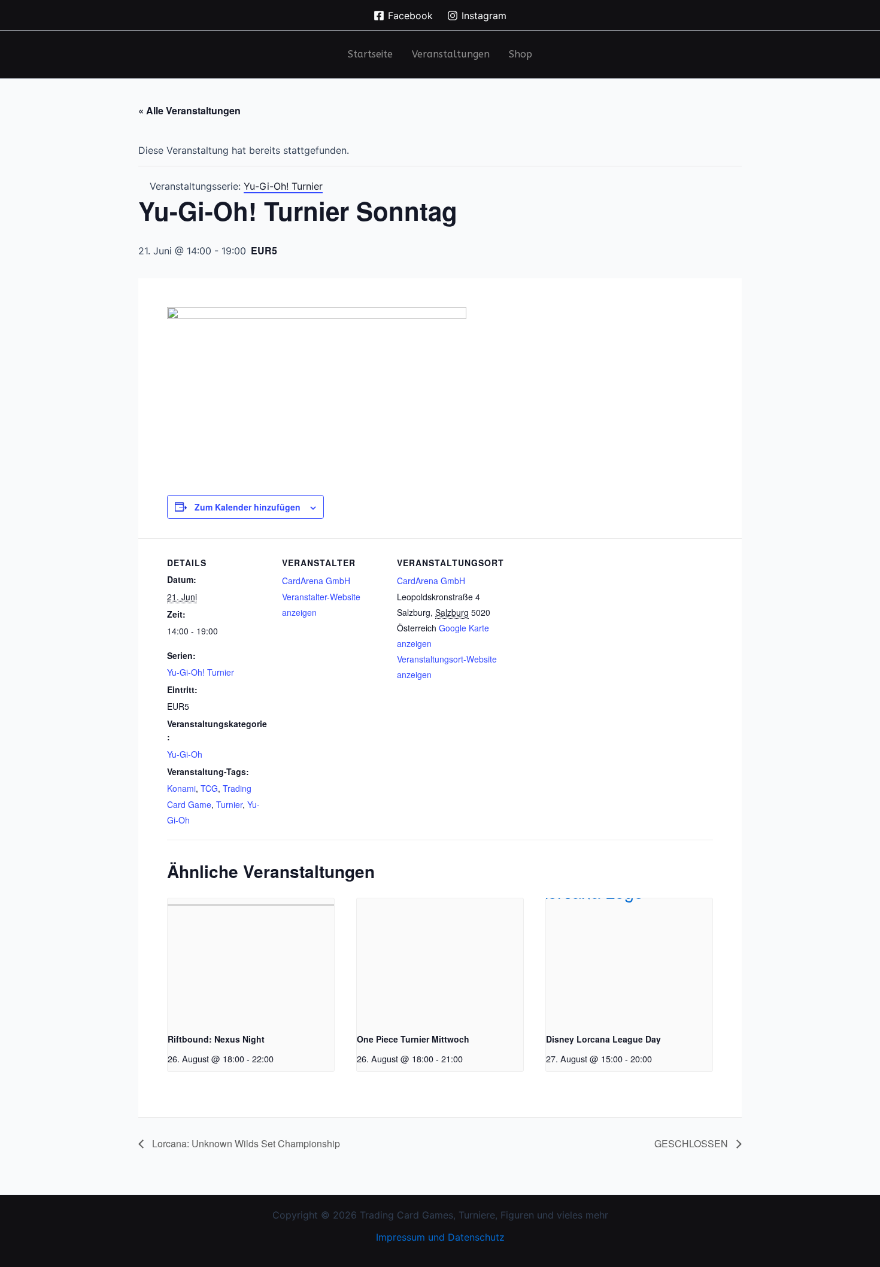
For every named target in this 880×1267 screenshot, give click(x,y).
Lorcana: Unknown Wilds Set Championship (245, 1143)
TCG (209, 788)
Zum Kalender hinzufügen (248, 507)
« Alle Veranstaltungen (189, 110)
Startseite (370, 54)
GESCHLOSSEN (692, 1143)
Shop (520, 54)
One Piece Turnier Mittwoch (413, 1039)
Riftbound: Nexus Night (216, 1039)
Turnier (229, 804)
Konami (181, 788)
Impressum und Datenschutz (440, 1237)
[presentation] (251, 960)
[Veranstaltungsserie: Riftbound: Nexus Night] (278, 1058)
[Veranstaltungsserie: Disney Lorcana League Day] (656, 1058)
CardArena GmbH (316, 581)
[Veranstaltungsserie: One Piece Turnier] (467, 1058)
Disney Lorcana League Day (603, 1039)
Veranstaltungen (451, 54)
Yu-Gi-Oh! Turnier (200, 672)
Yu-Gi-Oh (184, 754)
